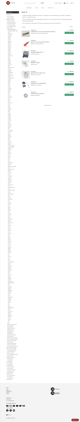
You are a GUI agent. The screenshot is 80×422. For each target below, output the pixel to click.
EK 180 (9, 201)
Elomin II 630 (10, 97)
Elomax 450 (9, 109)
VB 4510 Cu (9, 252)
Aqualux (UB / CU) (10, 75)
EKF (8, 294)
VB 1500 (9, 50)
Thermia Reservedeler (10, 355)
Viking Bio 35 (10, 265)
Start (7, 389)
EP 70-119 (9, 216)
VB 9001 (9, 59)
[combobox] (32, 3)
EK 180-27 (9, 81)
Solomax (9, 306)
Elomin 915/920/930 (11, 261)
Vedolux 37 (9, 251)
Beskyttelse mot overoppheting (38, 83)
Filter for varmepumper (10, 16)
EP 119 (9, 273)
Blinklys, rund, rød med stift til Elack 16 (40, 42)
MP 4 (8, 303)
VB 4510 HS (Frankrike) (11, 187)
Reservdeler (8, 390)
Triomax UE (9, 79)
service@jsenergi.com (10, 400)
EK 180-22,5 (9, 203)
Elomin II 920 (10, 153)
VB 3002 (9, 135)
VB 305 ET (9, 316)
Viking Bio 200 (10, 290)
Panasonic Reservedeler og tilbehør (12, 337)
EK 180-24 (9, 118)
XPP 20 (9, 92)
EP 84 (9, 101)
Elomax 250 (9, 136)
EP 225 (9, 217)
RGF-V (9, 93)
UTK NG (9, 295)
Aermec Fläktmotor (9, 379)
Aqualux (9, 113)
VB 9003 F (9, 114)
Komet (9, 235)
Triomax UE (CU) (10, 102)
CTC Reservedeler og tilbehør (11, 23)
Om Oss (7, 392)
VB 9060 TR (9, 141)
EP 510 (9, 32)
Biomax (9, 98)
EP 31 (9, 260)
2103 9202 (8, 399)
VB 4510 (9, 62)
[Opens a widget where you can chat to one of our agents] (75, 420)
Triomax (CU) (10, 175)
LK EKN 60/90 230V (11, 67)
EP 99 (9, 234)
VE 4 (8, 231)
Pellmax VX (9, 126)
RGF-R (9, 66)
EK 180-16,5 (9, 63)
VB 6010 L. (9, 263)
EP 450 (9, 246)
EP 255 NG (9, 298)
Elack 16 (9, 248)
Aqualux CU (9, 256)
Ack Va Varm (9, 115)
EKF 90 (9, 276)
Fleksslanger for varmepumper (10, 357)
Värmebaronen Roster (10, 333)
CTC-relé (9, 204)
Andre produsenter (10, 376)
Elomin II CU (9, 225)
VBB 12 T (9, 83)
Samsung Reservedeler (10, 371)
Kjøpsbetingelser (9, 391)
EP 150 (9, 272)
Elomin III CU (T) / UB (11, 169)
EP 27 (9, 200)
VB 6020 (9, 49)
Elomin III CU (10, 269)
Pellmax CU (9, 220)
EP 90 (9, 205)
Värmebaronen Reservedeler (11, 29)
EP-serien (9, 100)
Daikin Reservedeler (10, 368)
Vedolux (9, 106)
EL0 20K (9, 38)
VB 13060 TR (10, 230)
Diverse (8, 323)
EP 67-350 (9, 53)
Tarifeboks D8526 (10, 72)
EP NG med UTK (10, 55)
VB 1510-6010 (10, 179)
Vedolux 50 (9, 41)
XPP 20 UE (9, 293)
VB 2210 (9, 238)
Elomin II (9, 46)
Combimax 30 (10, 88)
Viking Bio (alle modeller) (11, 190)
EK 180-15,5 (9, 173)
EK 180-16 (9, 76)
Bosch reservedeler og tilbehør (11, 26)
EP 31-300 (9, 213)
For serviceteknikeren (9, 362)
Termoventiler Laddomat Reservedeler (12, 354)
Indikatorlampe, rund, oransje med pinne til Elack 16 (43, 31)
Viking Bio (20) (10, 315)
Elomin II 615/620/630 (11, 145)
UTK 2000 (9, 148)
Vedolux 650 (9, 36)
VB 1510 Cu (9, 149)
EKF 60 (9, 105)
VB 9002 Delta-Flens (11, 307)
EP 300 (9, 111)
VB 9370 (9, 171)
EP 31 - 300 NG (10, 130)
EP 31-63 (9, 186)
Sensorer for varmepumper (11, 20)
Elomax (9, 264)
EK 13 (9, 255)
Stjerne (9, 229)
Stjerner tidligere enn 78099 (12, 166)
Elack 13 (9, 310)
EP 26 (9, 195)
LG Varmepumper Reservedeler (11, 350)
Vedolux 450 (9, 299)
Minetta (9, 58)
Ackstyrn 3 (9, 319)
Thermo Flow (9, 45)
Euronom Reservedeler (9, 365)
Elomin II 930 (10, 182)
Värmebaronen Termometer (11, 328)
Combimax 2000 (10, 162)
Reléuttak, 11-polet (35, 62)
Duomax (9, 196)
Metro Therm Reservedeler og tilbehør (12, 339)
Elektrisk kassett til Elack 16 (37, 93)
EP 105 (9, 188)
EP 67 (9, 285)
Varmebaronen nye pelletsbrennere (12, 324)
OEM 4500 (9, 278)
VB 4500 (9, 37)
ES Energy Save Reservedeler (11, 369)
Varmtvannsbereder (10, 27)
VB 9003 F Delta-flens (11, 282)
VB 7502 (9, 239)
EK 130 (9, 226)
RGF (8, 212)
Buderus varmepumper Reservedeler (11, 348)
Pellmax (9, 85)
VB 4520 (9, 89)
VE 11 (8, 321)
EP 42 (9, 174)
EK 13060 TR (10, 96)
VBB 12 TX (9, 54)
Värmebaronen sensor (10, 329)
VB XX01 (9, 123)
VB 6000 (9, 289)
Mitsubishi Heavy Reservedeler (11, 344)
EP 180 (9, 157)
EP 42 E (9, 161)
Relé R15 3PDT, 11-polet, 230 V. (38, 73)
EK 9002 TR (9, 170)
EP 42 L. (9, 132)
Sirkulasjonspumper (10, 358)
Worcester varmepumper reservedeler (12, 346)
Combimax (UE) (10, 33)
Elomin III (9, 165)
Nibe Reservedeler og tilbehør (11, 22)
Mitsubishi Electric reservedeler (11, 340)
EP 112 (9, 191)
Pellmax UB (9, 302)
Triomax (9, 158)
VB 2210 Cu (9, 209)
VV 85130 (9, 156)
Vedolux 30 (9, 277)
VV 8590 (9, 127)
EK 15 (9, 122)
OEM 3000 (9, 291)
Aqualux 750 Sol (10, 281)
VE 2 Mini (9, 259)
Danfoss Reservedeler (10, 336)
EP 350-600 (9, 233)
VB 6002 (9, 221)
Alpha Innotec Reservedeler (11, 375)
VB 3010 (9, 80)
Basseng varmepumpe (10, 372)
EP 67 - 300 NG (10, 311)
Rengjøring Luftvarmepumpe (10, 19)
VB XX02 (9, 152)
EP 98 (9, 128)
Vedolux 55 (9, 247)
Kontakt (7, 393)
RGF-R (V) (9, 308)
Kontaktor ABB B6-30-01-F (37, 52)
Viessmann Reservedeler (10, 366)
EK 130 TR (9, 280)
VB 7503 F (9, 268)
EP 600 (9, 139)
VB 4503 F (9, 144)
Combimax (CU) (10, 131)
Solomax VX (9, 143)
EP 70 (9, 243)
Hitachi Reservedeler (9, 373)
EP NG (9, 140)
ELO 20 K (9, 40)
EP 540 (9, 84)
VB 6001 (9, 192)
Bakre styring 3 (10, 218)
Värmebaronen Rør (9, 332)
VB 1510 (9, 178)
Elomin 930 (9, 242)
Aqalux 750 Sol (10, 199)
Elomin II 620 (10, 70)
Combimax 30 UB (10, 222)
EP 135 (9, 183)
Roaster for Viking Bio (10, 325)
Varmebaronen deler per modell (12, 30)
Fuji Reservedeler (9, 361)
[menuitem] (29, 8)
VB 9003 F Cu (10, 42)
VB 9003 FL (9, 71)
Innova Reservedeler (10, 364)
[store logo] (10, 3)
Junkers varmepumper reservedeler (11, 347)
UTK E (9, 320)
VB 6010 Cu (9, 312)
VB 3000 (9, 51)
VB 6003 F (9, 250)
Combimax (9, 119)
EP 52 (9, 160)
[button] (72, 27)
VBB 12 (9, 110)
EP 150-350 (9, 286)
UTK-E (9, 208)
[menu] (40, 8)
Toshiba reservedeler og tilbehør (11, 343)
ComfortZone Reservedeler (11, 351)
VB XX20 (9, 68)
